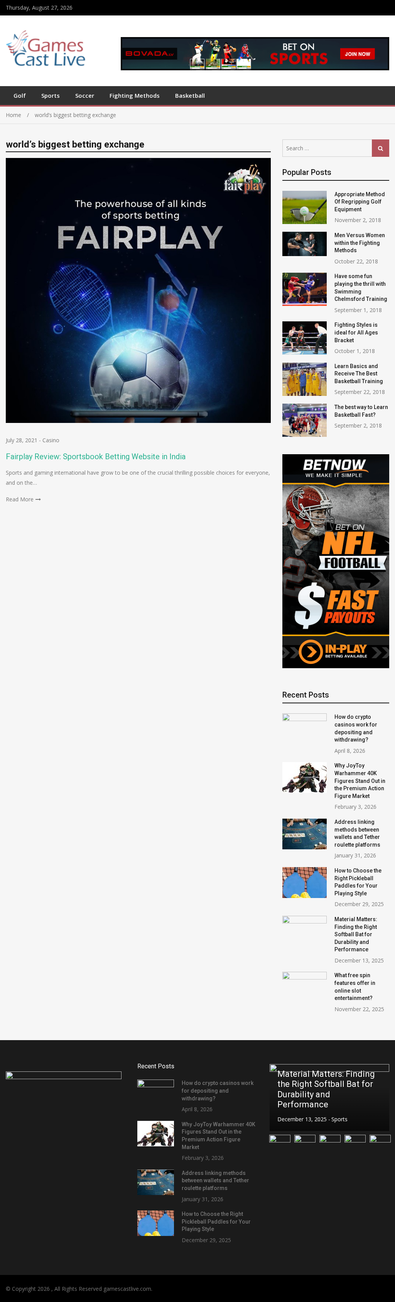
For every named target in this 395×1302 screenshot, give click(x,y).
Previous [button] (280, 1097)
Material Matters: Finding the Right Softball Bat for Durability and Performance (355, 934)
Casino (50, 440)
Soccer (84, 95)
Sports (50, 95)
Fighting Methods (135, 95)
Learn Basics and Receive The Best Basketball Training (358, 373)
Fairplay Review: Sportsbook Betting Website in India (96, 456)
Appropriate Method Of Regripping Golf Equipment (359, 201)
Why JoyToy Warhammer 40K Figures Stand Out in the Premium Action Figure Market (359, 780)
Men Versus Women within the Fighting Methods (359, 242)
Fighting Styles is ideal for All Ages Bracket (356, 332)
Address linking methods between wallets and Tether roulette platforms (215, 1180)
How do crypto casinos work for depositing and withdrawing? (217, 1090)
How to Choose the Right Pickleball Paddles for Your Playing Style (216, 1221)
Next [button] (378, 1097)
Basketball (190, 95)
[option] (329, 1097)
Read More (20, 499)
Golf (20, 95)
